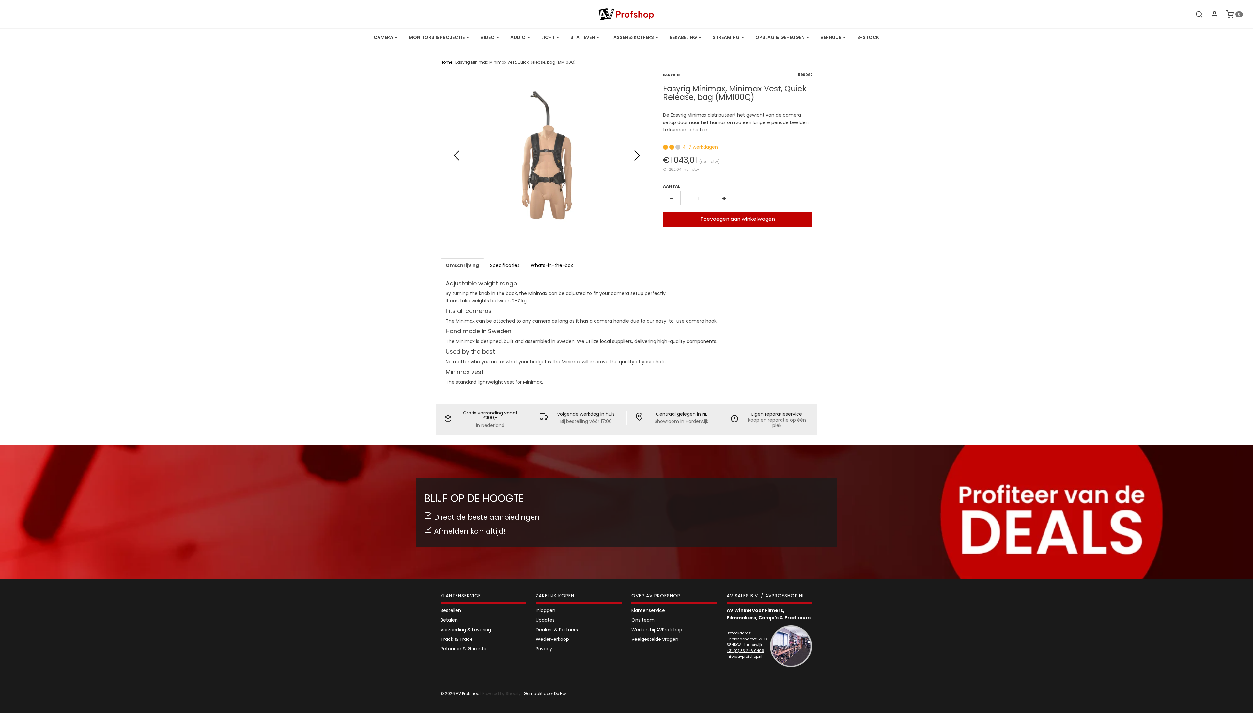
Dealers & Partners (557, 629)
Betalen (449, 620)
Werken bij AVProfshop (656, 629)
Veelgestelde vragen (654, 639)
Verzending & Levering (466, 629)
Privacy (544, 648)
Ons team (643, 620)
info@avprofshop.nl (744, 656)
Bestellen (451, 610)
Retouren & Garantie (464, 648)
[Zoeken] (1196, 14)
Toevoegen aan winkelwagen (737, 219)
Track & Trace (457, 639)
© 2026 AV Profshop (460, 693)
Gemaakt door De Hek (545, 693)
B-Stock (868, 37)
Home (446, 62)
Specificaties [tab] (504, 265)
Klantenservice (648, 610)
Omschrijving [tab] (462, 265)
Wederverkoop (552, 639)
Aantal (671, 186)
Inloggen (545, 610)
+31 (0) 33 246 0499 (745, 650)
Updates (545, 620)
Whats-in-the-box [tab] (552, 265)
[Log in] (1211, 14)
